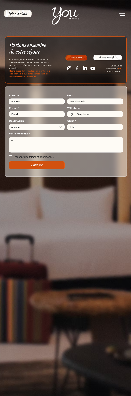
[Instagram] (69, 68)
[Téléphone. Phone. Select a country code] (72, 114)
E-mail (14, 108)
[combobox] (37, 127)
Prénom (15, 96)
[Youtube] (92, 68)
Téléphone (74, 108)
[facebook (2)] (77, 68)
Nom (71, 96)
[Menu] (122, 14)
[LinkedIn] (85, 68)
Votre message (19, 134)
